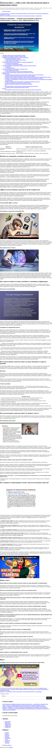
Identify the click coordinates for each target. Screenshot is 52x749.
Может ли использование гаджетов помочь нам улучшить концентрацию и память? (24, 78)
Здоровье (7, 732)
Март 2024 (7, 722)
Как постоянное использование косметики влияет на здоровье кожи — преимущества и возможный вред (25, 704)
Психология (7, 738)
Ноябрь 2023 (8, 727)
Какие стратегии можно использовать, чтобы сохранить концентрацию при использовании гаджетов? (28, 77)
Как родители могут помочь (12, 61)
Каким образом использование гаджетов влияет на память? (18, 84)
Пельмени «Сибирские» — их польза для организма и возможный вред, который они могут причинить (25, 707)
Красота (7, 733)
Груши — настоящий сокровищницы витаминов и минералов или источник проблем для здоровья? (24, 706)
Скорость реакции (9, 67)
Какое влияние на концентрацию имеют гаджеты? (17, 87)
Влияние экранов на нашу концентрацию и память (14, 55)
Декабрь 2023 (8, 726)
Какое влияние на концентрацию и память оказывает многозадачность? (21, 86)
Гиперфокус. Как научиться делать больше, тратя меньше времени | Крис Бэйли (23, 89)
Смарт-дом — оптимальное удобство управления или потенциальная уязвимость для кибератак (21, 15)
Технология (25, 688)
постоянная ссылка (42, 688)
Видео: (4, 88)
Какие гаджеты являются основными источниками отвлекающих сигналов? (22, 81)
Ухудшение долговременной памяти (13, 64)
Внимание (8, 66)
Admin (17, 688)
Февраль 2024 (8, 723)
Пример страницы (6, 11)
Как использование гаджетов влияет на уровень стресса (15, 69)
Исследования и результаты (12, 70)
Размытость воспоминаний (11, 63)
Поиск (4, 696)
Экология (7, 742)
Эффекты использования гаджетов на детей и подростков (15, 57)
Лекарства (7, 734)
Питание (7, 736)
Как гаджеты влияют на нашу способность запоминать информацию (18, 62)
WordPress (10, 747)
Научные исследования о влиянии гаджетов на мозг (14, 56)
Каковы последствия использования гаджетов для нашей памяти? (20, 75)
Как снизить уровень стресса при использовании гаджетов (18, 71)
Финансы (7, 741)
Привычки (7, 737)
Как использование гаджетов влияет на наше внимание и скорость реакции (19, 65)
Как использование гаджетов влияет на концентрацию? (18, 82)
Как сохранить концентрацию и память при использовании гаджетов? (18, 72)
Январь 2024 (8, 724)
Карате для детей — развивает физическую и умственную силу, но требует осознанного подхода (23, 705)
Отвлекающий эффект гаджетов (12, 58)
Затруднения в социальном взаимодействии (15, 59)
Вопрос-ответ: (6, 73)
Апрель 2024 (8, 721)
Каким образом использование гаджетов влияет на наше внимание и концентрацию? (24, 74)
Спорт (6, 739)
